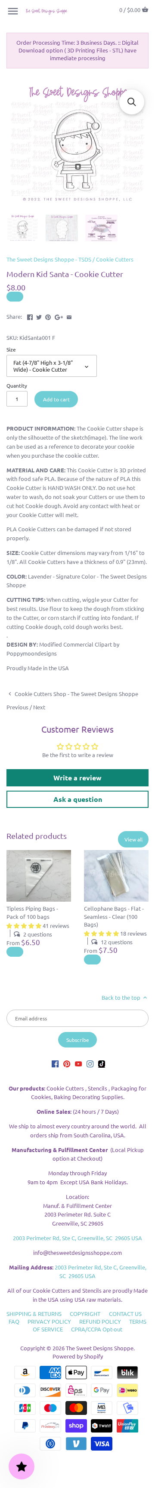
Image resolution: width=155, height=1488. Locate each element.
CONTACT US (125, 1313)
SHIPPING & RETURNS (34, 1313)
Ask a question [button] (77, 799)
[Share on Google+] (59, 315)
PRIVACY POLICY (49, 1321)
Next (39, 707)
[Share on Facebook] (30, 315)
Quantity (16, 385)
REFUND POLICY (100, 1321)
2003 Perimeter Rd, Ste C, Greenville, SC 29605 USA (77, 1238)
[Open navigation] (12, 11)
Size (11, 349)
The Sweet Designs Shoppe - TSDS (48, 259)
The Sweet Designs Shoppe (99, 1348)
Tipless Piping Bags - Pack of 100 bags (32, 912)
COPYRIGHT (85, 1313)
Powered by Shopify (78, 1356)
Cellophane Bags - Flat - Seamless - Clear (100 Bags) (114, 916)
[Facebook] (55, 1064)
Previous (17, 707)
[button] (131, 101)
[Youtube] (78, 1064)
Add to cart (56, 399)
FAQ (14, 1321)
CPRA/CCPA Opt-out (96, 1329)
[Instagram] (90, 1064)
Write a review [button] (77, 777)
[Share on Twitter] (39, 315)
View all (133, 839)
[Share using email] (69, 315)
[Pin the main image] (48, 315)
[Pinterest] (66, 1064)
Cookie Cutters (114, 259)
